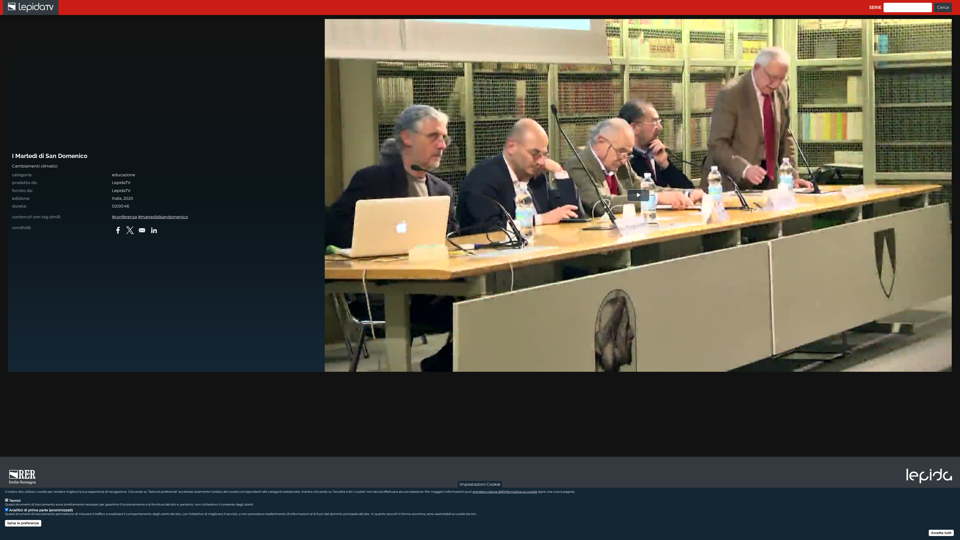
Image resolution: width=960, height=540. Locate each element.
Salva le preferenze (23, 523)
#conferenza (124, 216)
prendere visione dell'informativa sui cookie (504, 492)
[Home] (31, 7)
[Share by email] (142, 230)
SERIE (875, 7)
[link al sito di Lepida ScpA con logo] (929, 476)
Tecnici (15, 500)
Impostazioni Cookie (480, 484)
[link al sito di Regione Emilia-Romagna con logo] (24, 477)
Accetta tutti (941, 532)
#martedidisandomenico (163, 216)
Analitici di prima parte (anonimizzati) (41, 510)
